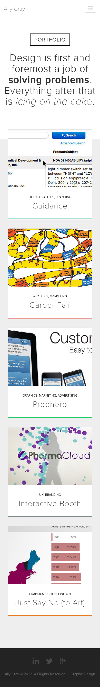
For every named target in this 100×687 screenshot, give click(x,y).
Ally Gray (14, 9)
